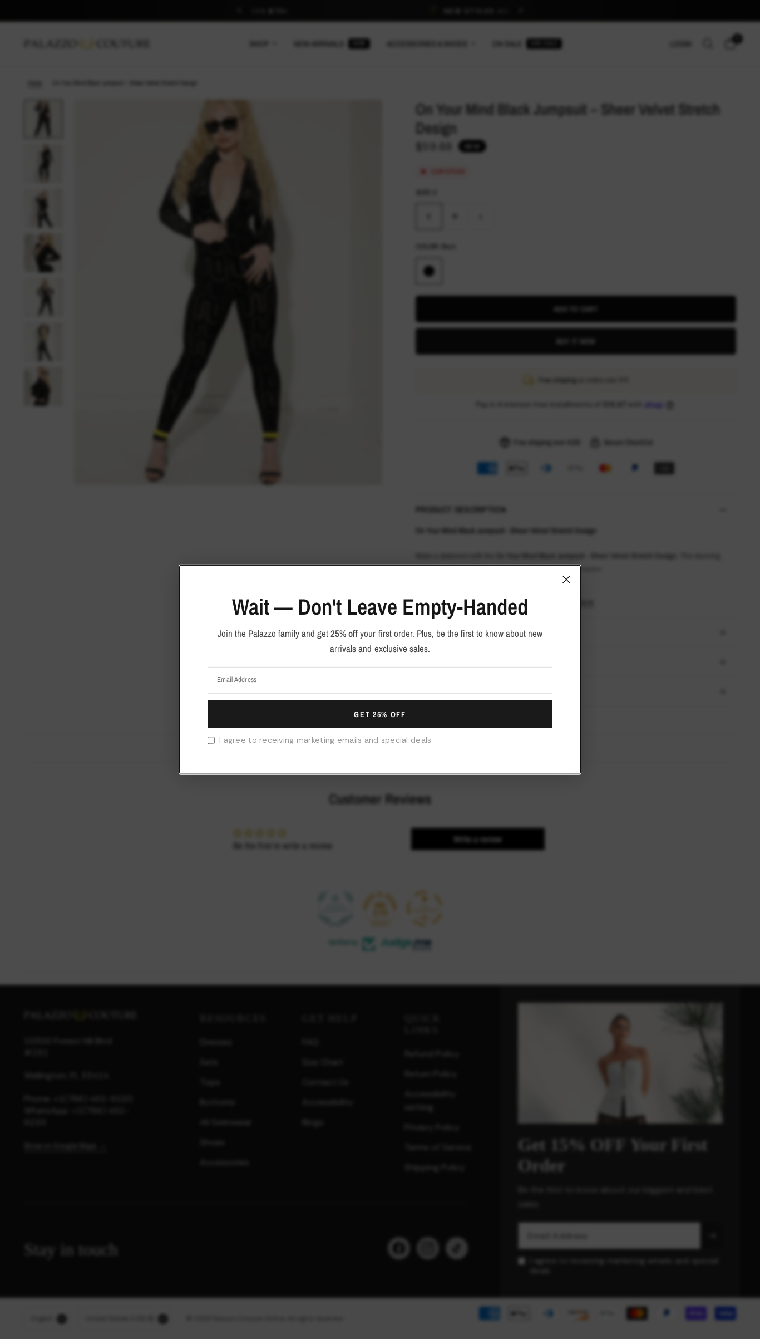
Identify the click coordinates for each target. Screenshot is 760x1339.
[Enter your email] (380, 714)
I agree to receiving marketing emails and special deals (325, 740)
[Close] (566, 579)
